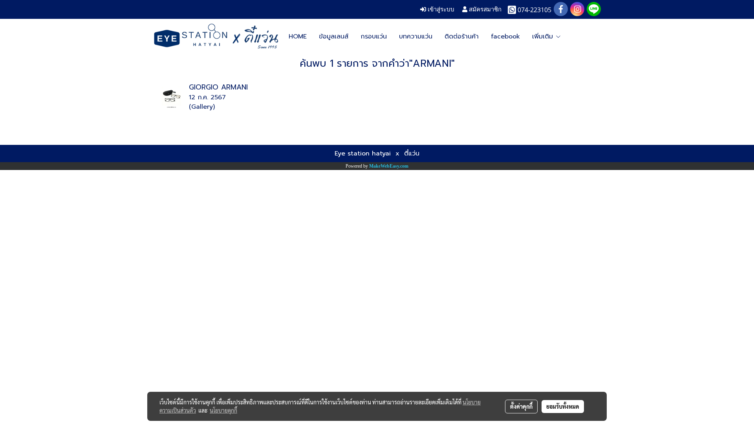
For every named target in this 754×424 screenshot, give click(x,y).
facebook (505, 36)
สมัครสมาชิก (484, 9)
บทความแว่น (415, 36)
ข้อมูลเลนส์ (333, 36)
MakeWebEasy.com (388, 166)
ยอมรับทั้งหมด (562, 406)
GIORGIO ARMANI (218, 87)
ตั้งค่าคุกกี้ (521, 406)
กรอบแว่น (374, 36)
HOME (298, 36)
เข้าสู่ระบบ (440, 9)
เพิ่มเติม (543, 36)
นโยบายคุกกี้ (223, 410)
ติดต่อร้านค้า (462, 36)
